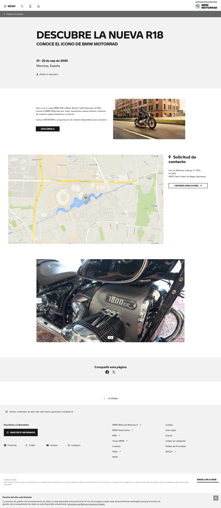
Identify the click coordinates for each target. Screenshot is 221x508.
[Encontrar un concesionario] (30, 5)
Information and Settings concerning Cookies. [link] (86, 504)
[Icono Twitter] (114, 372)
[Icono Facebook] (107, 372)
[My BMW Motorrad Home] (206, 6)
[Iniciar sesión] (38, 5)
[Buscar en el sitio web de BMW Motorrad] (22, 5)
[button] (9, 6)
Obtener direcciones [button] (186, 185)
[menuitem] (13, 14)
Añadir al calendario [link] (48, 74)
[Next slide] (182, 300)
